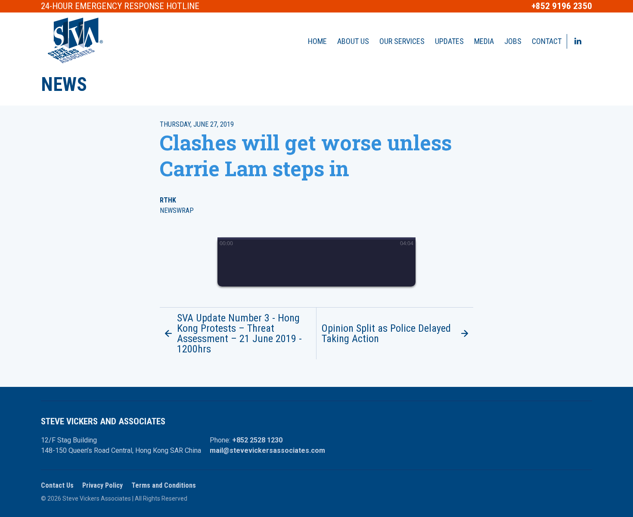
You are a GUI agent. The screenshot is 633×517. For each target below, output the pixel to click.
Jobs (512, 41)
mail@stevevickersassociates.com (267, 450)
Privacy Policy (102, 485)
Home (317, 41)
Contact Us (57, 485)
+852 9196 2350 (561, 6)
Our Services (402, 41)
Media (484, 41)
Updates (449, 41)
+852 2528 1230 (257, 440)
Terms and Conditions (163, 485)
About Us (353, 41)
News (64, 84)
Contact (547, 41)
